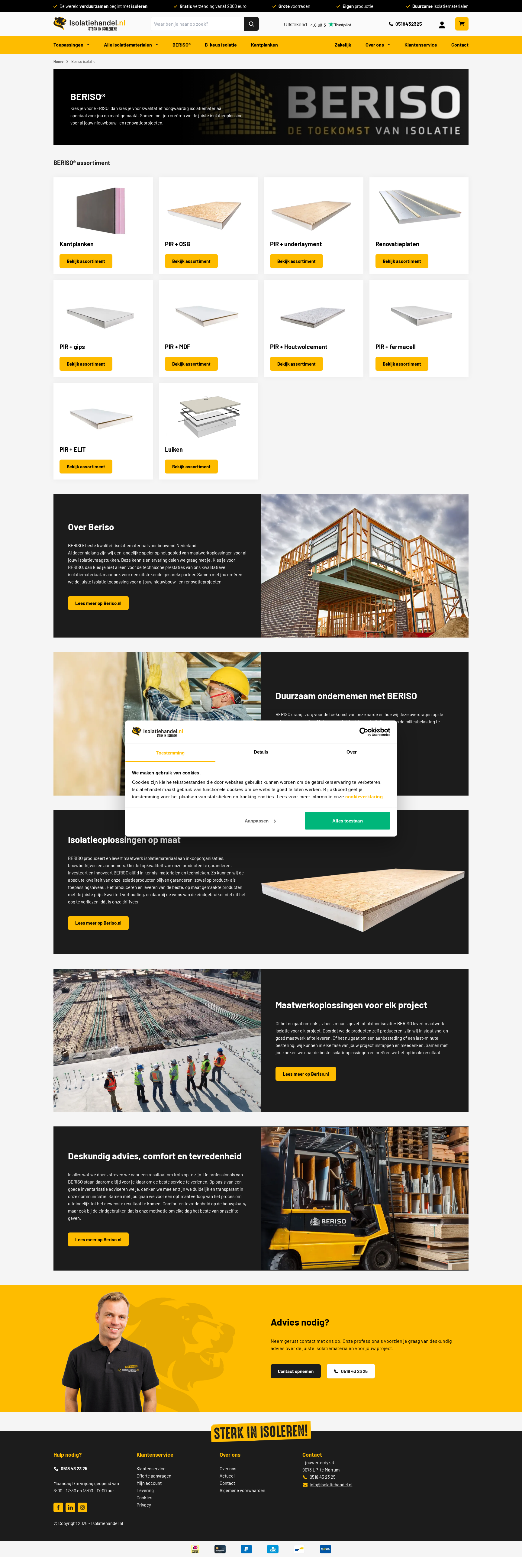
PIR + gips (72, 346)
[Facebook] (58, 1507)
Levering (145, 1490)
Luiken (174, 449)
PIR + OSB (177, 243)
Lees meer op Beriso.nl (98, 603)
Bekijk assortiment (86, 261)
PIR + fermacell (395, 346)
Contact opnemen (296, 1371)
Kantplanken (264, 44)
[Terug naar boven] (509, 1530)
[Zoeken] (251, 24)
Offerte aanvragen (154, 1475)
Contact (460, 44)
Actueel (227, 1475)
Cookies (144, 1497)
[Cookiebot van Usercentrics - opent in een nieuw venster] (363, 731)
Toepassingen (68, 44)
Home (58, 61)
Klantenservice (420, 44)
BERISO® (181, 44)
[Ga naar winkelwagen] (462, 24)
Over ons (375, 44)
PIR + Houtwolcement (298, 346)
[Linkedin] (70, 1507)
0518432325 (408, 24)
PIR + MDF (177, 346)
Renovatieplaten (397, 243)
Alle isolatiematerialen (128, 44)
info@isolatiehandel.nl (331, 1484)
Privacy (144, 1504)
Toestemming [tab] (170, 752)
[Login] (443, 24)
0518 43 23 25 (354, 1371)
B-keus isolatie (221, 44)
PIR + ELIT (73, 449)
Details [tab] (261, 751)
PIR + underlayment (296, 243)
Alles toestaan (347, 820)
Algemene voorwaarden (242, 1490)
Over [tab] (351, 751)
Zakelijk (343, 44)
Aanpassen (257, 820)
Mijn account (149, 1483)
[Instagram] (82, 1507)
